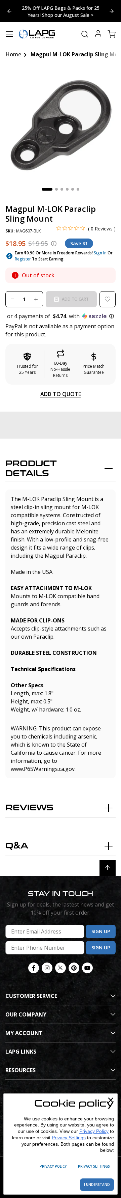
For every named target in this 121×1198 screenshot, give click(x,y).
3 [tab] (62, 189)
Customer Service (31, 996)
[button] (60, 316)
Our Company (25, 1014)
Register (23, 259)
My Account (24, 1033)
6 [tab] (78, 189)
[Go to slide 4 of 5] (111, 11)
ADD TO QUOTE (60, 394)
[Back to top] (107, 868)
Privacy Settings (69, 1137)
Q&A (16, 846)
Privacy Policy (94, 1131)
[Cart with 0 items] (112, 34)
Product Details (31, 468)
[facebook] (33, 968)
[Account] (98, 34)
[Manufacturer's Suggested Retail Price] (54, 244)
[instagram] (47, 968)
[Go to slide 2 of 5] (9, 11)
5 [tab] (72, 189)
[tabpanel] (60, 124)
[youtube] (87, 968)
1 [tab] (47, 189)
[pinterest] (74, 968)
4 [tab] (67, 189)
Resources (20, 1070)
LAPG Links (20, 1051)
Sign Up (100, 931)
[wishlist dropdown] (107, 299)
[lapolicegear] (37, 34)
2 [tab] (56, 189)
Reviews (29, 808)
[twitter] (60, 968)
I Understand (97, 1184)
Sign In (100, 253)
